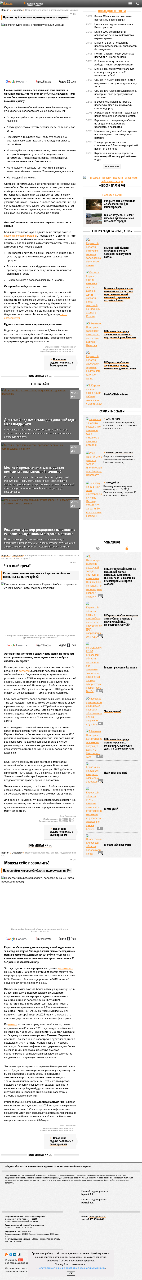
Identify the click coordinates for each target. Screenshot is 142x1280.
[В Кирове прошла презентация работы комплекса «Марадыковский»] (94, 394)
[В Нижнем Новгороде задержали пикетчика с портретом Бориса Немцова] (94, 334)
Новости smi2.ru (112, 194)
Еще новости (112, 166)
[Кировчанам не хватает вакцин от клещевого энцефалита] (94, 772)
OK (71, 1273)
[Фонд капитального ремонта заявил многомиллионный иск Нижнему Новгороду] (94, 464)
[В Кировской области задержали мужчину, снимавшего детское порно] (94, 365)
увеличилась (65, 968)
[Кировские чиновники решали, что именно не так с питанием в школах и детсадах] (94, 432)
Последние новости (112, 11)
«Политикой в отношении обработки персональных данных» (70, 1267)
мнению (12, 1024)
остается (24, 670)
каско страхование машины (20, 235)
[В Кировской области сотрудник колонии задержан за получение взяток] (94, 252)
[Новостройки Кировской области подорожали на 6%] (94, 844)
